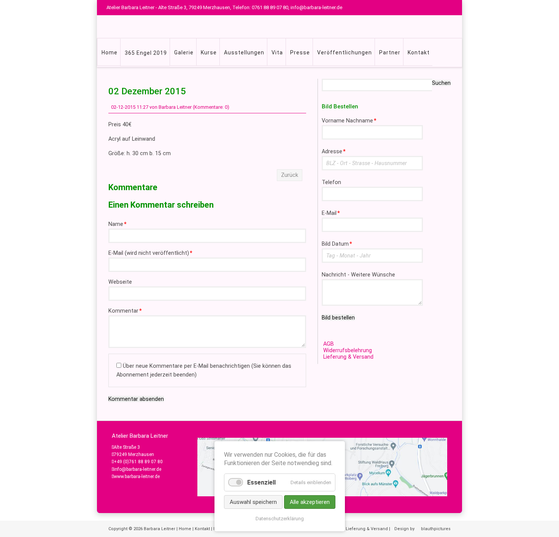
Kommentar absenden (136, 399)
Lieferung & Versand (348, 357)
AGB (328, 344)
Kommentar (125, 311)
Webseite (120, 282)
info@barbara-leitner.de (137, 469)
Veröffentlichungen (344, 52)
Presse (300, 52)
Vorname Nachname (349, 121)
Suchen (441, 83)
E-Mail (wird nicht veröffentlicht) (150, 253)
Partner (389, 52)
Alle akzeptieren (310, 502)
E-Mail (331, 213)
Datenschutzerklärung (280, 518)
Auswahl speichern (253, 502)
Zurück (289, 175)
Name (117, 224)
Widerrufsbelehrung (347, 350)
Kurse (209, 52)
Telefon (331, 182)
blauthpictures (436, 528)
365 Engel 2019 (146, 53)
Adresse (334, 151)
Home (110, 52)
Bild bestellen (338, 318)
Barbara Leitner (159, 528)
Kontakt (419, 52)
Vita (277, 52)
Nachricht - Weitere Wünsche (358, 275)
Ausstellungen (244, 52)
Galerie (184, 52)
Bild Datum (337, 244)
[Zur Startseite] (291, 26)
